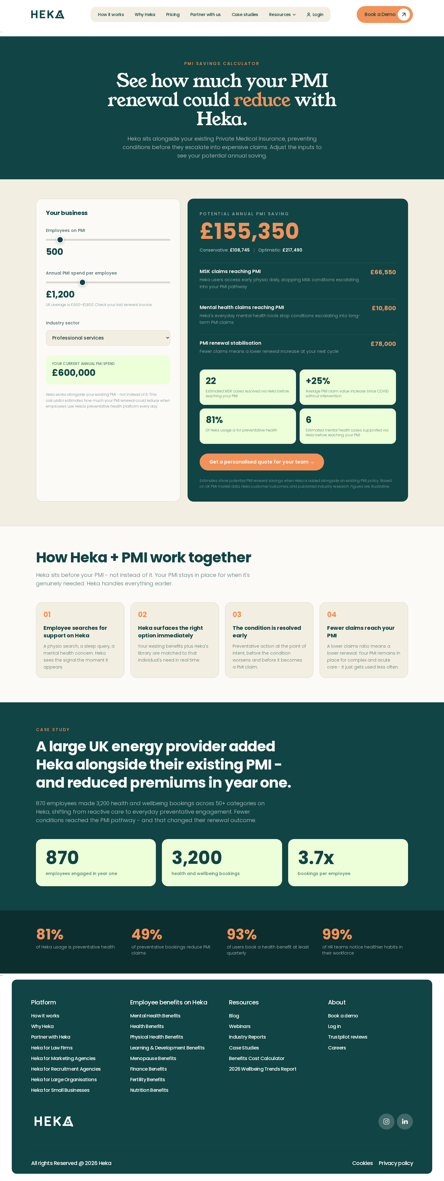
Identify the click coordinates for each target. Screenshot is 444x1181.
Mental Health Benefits (155, 1016)
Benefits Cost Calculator (257, 1058)
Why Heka (42, 1026)
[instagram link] (386, 1122)
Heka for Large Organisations (64, 1079)
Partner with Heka (50, 1037)
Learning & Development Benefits (167, 1048)
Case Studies (244, 1048)
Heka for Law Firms (51, 1048)
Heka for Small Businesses (60, 1090)
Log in (334, 1026)
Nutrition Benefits (149, 1090)
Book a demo (343, 1016)
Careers (337, 1048)
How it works (45, 1016)
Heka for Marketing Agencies (63, 1058)
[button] (282, 14)
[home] (47, 14)
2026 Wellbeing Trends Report (262, 1069)
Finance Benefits (148, 1069)
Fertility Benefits (147, 1079)
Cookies (362, 1163)
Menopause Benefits (153, 1058)
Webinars (239, 1026)
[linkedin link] (405, 1122)
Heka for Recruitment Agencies (66, 1069)
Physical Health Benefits (156, 1037)
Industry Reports (247, 1037)
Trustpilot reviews (348, 1037)
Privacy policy (396, 1163)
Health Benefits (147, 1026)
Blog (234, 1016)
